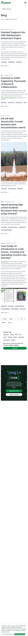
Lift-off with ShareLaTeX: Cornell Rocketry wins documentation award (13, 123)
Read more (5, 65)
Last (10, 322)
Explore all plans (14, 394)
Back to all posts (6, 9)
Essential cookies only (7, 634)
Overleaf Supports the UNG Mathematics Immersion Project (13, 35)
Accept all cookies (19, 634)
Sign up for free (14, 391)
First (4, 319)
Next (4, 322)
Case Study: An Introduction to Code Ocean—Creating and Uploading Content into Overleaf (14, 251)
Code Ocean (4, 261)
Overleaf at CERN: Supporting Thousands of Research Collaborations (13, 82)
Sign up (15, 348)
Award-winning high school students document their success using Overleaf (14, 209)
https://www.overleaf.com (8, 97)
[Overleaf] (6, 2)
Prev (11, 319)
